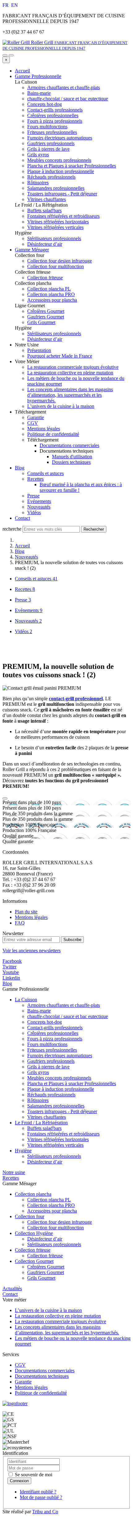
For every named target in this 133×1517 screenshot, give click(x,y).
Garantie (35, 417)
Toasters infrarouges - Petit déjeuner (62, 1111)
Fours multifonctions (47, 1044)
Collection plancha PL (49, 1199)
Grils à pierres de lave (48, 1066)
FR (6, 5)
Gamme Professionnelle (38, 76)
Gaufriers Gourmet (45, 1272)
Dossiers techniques (71, 462)
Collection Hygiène (34, 1233)
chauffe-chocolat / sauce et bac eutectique (67, 1016)
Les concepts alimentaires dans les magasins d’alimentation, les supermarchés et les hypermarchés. (70, 395)
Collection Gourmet (34, 1261)
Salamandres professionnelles (55, 1105)
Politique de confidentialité (53, 434)
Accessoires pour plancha (52, 1210)
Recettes (35, 479)
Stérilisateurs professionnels (54, 1156)
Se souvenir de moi (33, 1474)
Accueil (22, 70)
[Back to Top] (4, 798)
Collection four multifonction (55, 1227)
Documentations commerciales (69, 445)
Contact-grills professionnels (55, 1027)
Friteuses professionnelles (52, 1050)
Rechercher (94, 529)
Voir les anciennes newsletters (31, 950)
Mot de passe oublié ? (41, 1497)
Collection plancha (33, 1194)
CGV (32, 423)
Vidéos (34, 512)
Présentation (39, 350)
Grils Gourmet (41, 1278)
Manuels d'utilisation (72, 456)
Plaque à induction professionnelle (60, 1089)
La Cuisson (26, 999)
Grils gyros (38, 1072)
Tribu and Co (45, 1511)
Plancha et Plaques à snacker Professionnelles (71, 1083)
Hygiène (23, 1150)
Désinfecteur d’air (44, 1161)
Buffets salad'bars (44, 1128)
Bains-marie (39, 1010)
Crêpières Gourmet (45, 1266)
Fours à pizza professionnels (54, 1038)
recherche (11, 529)
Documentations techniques (42, 1376)
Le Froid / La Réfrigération (41, 1122)
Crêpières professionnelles (52, 1033)
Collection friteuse (32, 1250)
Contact (22, 518)
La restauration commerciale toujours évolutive (72, 367)
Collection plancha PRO (51, 1205)
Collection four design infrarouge (59, 1222)
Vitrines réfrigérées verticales (55, 1145)
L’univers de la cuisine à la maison (60, 406)
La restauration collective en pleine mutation (70, 372)
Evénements (39, 501)
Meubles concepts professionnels (59, 1078)
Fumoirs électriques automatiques (59, 1055)
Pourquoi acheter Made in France (59, 356)
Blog (19, 467)
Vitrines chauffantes (46, 1117)
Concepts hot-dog (44, 1022)
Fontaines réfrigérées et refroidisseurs (63, 1133)
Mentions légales (43, 428)
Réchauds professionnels (51, 1094)
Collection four (29, 1216)
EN (14, 5)
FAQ (20, 922)
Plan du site (26, 911)
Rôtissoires (38, 1100)
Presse (33, 495)
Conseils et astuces (45, 473)
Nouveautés (38, 506)
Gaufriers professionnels (51, 1061)
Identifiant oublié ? (38, 1491)
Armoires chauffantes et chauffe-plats (63, 1005)
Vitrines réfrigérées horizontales (58, 1139)
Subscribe (72, 939)
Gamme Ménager (32, 249)
